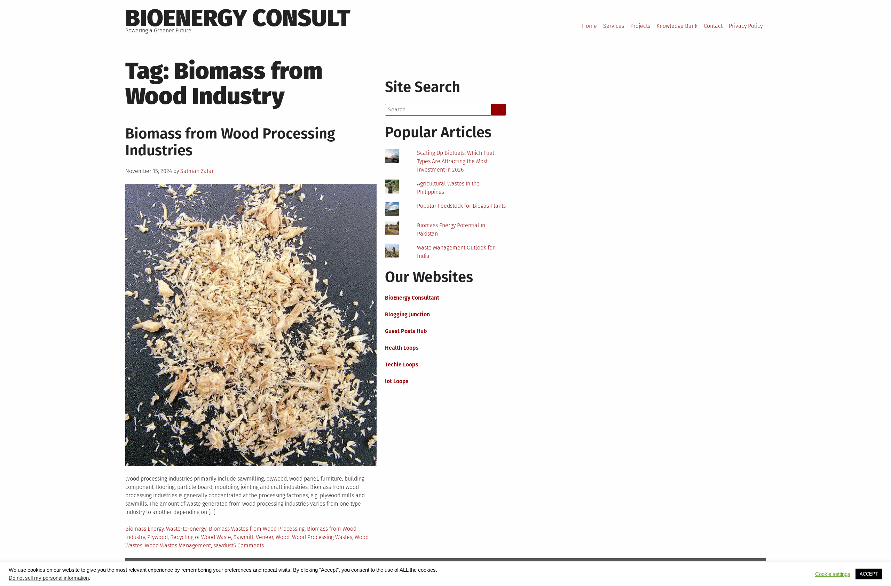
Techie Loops (401, 364)
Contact (713, 26)
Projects (640, 26)
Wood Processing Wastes (322, 537)
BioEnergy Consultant (412, 297)
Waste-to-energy (186, 528)
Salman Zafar (197, 171)
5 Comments (248, 545)
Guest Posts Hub (406, 331)
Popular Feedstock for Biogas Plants (461, 206)
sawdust (223, 545)
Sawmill (243, 537)
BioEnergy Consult (237, 18)
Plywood (157, 537)
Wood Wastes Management (178, 545)
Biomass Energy (144, 528)
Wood (283, 537)
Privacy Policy (746, 26)
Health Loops (402, 348)
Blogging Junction (407, 314)
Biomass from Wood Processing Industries (230, 142)
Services (613, 26)
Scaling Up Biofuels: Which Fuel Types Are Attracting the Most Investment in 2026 (455, 161)
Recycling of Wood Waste (200, 537)
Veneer (264, 537)
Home (589, 26)
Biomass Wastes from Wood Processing (257, 528)
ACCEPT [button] (869, 574)
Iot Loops (397, 381)
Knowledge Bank (676, 26)
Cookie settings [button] (832, 574)
